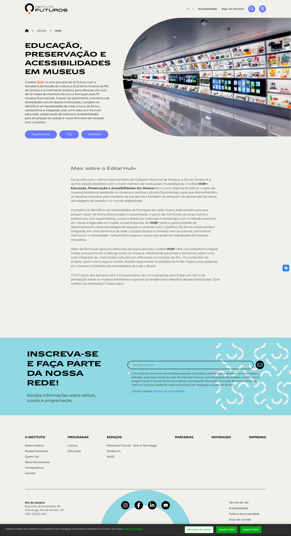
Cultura (72, 445)
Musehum (114, 451)
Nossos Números (36, 451)
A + (188, 8)
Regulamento (41, 134)
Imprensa (257, 437)
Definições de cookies (199, 529)
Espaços (114, 437)
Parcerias (184, 437)
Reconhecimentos (37, 462)
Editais (41, 30)
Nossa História (34, 445)
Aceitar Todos (250, 529)
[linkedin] (152, 505)
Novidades (221, 437)
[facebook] (139, 505)
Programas (78, 437)
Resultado (95, 134)
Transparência (34, 467)
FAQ (69, 134)
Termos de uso (239, 502)
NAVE (111, 456)
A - (193, 8)
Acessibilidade (207, 8)
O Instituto (35, 437)
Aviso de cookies (240, 519)
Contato (30, 473)
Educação (74, 451)
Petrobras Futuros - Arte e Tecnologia (132, 445)
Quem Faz (32, 456)
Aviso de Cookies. (133, 529)
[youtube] (165, 505)
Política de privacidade (244, 514)
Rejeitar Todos (227, 529)
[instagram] (125, 505)
